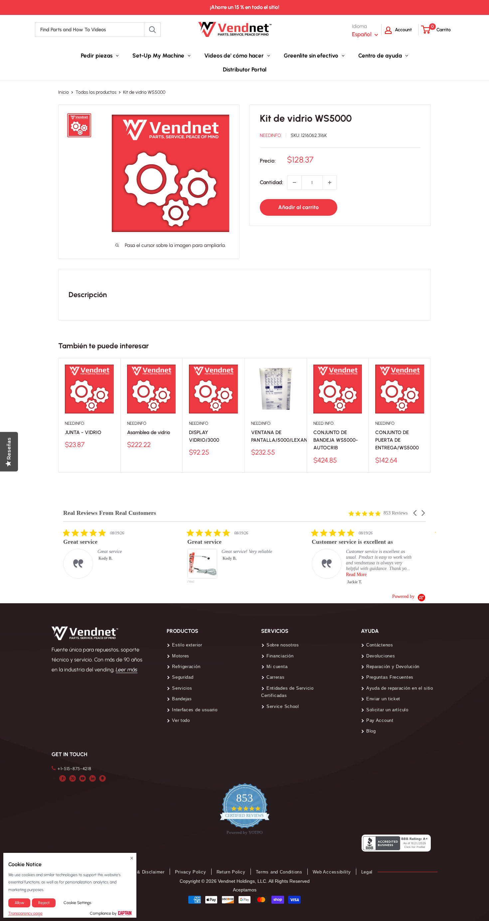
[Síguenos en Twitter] (72, 778)
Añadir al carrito (298, 207)
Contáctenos (379, 644)
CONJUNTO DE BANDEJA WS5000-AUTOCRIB (335, 440)
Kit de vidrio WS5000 (306, 118)
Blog (371, 731)
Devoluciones (380, 655)
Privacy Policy (190, 871)
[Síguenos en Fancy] (102, 778)
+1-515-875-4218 (74, 768)
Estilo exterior (187, 644)
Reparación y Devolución (392, 666)
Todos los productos (96, 92)
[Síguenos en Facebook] (62, 778)
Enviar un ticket (383, 698)
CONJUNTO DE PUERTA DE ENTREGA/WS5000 (397, 440)
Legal (367, 871)
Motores (180, 655)
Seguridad (182, 677)
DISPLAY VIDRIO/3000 (204, 436)
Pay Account (380, 720)
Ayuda (370, 631)
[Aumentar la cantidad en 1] (330, 182)
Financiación (279, 655)
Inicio (63, 92)
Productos (182, 631)
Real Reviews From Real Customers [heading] (109, 513)
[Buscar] (152, 29)
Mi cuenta (276, 666)
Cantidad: (271, 182)
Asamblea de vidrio (148, 432)
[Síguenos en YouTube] (82, 778)
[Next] (431, 415)
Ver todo (181, 720)
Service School (282, 706)
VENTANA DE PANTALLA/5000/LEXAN (275, 436)
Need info (323, 423)
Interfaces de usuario (195, 709)
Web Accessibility (332, 871)
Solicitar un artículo (387, 709)
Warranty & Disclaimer (140, 871)
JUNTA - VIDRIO (83, 432)
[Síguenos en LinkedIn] (92, 778)
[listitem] (113, 553)
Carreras (275, 677)
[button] (415, 513)
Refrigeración (186, 666)
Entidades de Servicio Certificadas (287, 692)
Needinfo (270, 135)
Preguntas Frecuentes (389, 677)
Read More (356, 574)
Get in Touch (69, 754)
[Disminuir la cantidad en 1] (294, 182)
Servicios (182, 688)
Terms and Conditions (279, 871)
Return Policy (231, 871)
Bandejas (182, 698)
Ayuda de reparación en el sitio (399, 688)
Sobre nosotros (282, 644)
